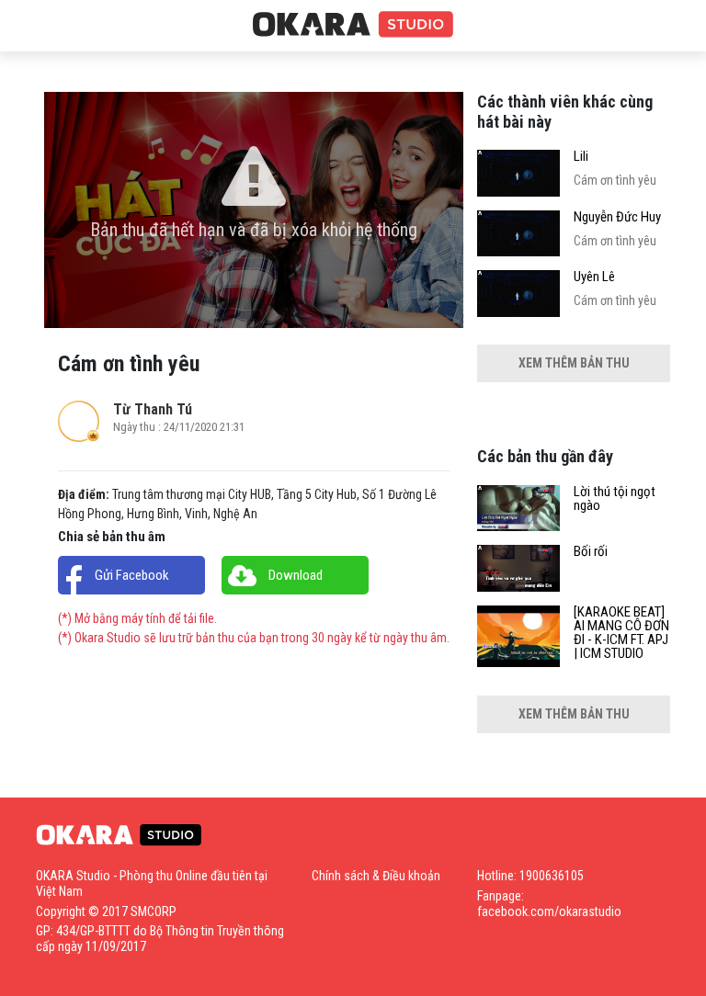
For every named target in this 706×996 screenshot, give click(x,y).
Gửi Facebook (132, 575)
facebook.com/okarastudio (549, 911)
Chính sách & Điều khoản (376, 875)
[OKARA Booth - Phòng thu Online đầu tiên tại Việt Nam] (353, 24)
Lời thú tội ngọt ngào (614, 499)
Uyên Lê (594, 277)
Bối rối (591, 552)
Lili (581, 157)
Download (295, 575)
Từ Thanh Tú (152, 409)
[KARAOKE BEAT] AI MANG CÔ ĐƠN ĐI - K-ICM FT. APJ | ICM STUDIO (621, 633)
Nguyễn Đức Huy (617, 217)
